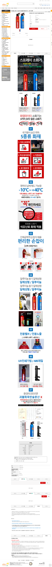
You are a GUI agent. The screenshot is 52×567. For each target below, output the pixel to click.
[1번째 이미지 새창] (20, 30)
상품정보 (15, 53)
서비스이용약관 (23, 560)
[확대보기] (20, 33)
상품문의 (30, 53)
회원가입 (43, 0)
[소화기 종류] (3, 12)
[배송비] (3, 66)
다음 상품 (26, 33)
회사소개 (19, 560)
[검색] (33, 4)
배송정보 (38, 53)
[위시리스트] (48, 29)
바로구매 (34, 28)
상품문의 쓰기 (44, 496)
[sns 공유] (27, 35)
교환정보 (46, 53)
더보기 (49, 496)
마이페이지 (46, 0)
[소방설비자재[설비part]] (5, 38)
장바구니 (49, 0)
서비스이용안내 (32, 560)
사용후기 (22, 53)
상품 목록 (6, 10)
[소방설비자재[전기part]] (5, 26)
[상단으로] (50, 565)
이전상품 (13, 33)
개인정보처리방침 (27, 560)
